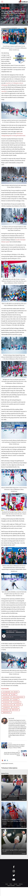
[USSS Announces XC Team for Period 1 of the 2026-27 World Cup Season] (14, 788)
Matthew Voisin (23, 826)
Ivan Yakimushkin (6, 702)
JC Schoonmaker (16, 702)
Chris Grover (24, 799)
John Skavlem (24, 853)
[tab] (2, 760)
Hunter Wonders (6, 699)
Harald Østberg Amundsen (18, 697)
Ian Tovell (3, 21)
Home (6, 884)
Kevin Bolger (18, 704)
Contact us (18, 885)
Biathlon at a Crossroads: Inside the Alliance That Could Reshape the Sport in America (13, 821)
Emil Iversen (13, 694)
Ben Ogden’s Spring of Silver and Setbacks (14, 850)
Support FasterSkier (11, 885)
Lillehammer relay (6, 707)
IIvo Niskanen (15, 699)
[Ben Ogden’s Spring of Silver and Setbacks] (14, 842)
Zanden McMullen (6, 712)
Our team (15, 884)
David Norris (5, 694)
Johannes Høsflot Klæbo (8, 704)
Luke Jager (15, 707)
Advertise (21, 884)
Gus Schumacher (6, 697)
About (11, 884)
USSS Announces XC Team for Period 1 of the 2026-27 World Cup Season (13, 795)
